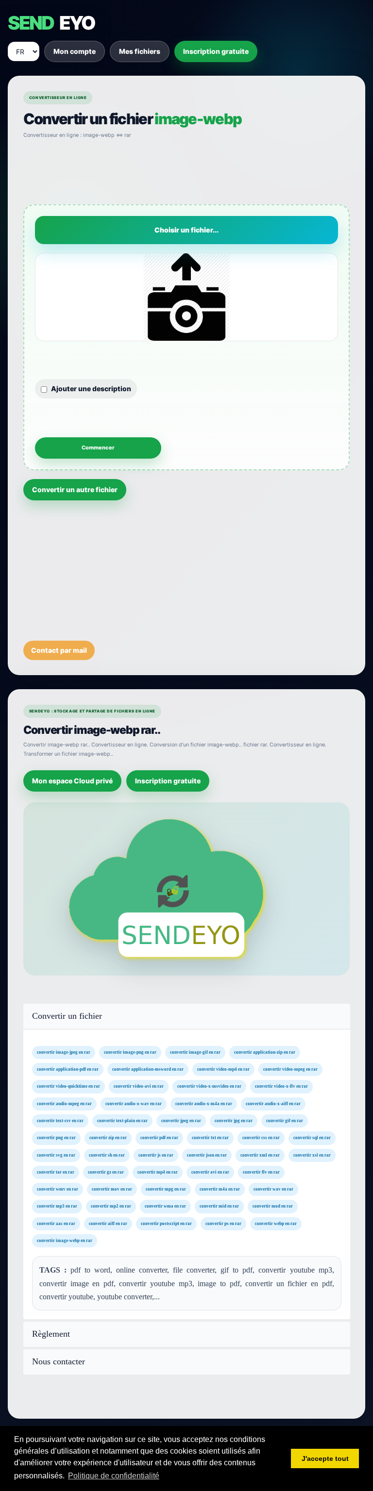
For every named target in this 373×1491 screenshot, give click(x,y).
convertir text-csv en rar (60, 1120)
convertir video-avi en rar (139, 1086)
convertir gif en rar (284, 1120)
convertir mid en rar (219, 1206)
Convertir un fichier (67, 1016)
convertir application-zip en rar (264, 1052)
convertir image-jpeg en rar (63, 1052)
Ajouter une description (91, 388)
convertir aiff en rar (108, 1223)
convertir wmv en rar (57, 1189)
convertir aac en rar (56, 1223)
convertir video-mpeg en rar (290, 1069)
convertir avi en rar (210, 1172)
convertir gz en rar (106, 1172)
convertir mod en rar (273, 1206)
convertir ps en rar (223, 1223)
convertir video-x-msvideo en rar (209, 1086)
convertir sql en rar (312, 1137)
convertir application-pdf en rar (68, 1069)
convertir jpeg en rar (181, 1120)
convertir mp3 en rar (57, 1206)
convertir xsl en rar (312, 1154)
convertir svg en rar (56, 1154)
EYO (51, 23)
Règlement (51, 1334)
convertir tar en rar (55, 1172)
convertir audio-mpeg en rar (64, 1103)
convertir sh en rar (107, 1154)
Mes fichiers (139, 51)
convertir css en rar (261, 1137)
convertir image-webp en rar (64, 1240)
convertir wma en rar (165, 1206)
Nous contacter (58, 1361)
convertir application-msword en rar (148, 1069)
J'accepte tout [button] (325, 1458)
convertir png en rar (56, 1137)
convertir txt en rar (210, 1137)
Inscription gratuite (216, 51)
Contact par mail (59, 650)
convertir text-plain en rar (122, 1120)
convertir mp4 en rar (157, 1172)
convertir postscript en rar (166, 1223)
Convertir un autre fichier (75, 489)
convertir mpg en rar (166, 1189)
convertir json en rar (207, 1154)
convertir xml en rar (260, 1154)
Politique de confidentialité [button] (113, 1476)
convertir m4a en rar (220, 1189)
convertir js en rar (155, 1154)
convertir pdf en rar (159, 1137)
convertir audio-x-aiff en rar (273, 1103)
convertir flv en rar (261, 1172)
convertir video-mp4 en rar (223, 1069)
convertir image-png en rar (130, 1052)
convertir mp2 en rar (111, 1206)
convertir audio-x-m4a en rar (203, 1103)
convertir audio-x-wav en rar (133, 1103)
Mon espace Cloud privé (72, 781)
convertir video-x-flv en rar (281, 1086)
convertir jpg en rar (234, 1120)
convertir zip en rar (108, 1137)
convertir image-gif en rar (195, 1052)
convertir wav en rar (273, 1189)
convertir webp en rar (276, 1223)
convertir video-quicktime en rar (68, 1086)
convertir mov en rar (112, 1189)
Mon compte (74, 51)
